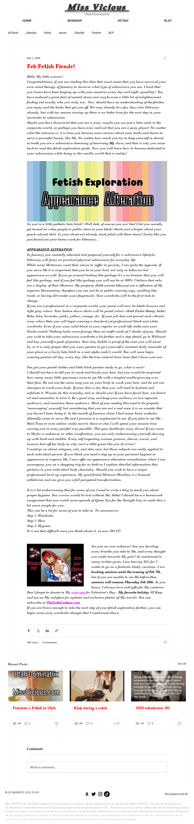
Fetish (47, 32)
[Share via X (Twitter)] (38, 630)
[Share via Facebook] (29, 630)
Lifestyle (31, 32)
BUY (111, 32)
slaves (63, 32)
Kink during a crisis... (92, 708)
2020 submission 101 (153, 708)
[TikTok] (107, 794)
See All (182, 663)
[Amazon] (87, 794)
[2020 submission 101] (158, 686)
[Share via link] (56, 630)
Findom (96, 32)
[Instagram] (100, 794)
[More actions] (165, 58)
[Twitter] (93, 794)
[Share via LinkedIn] (47, 630)
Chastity (79, 32)
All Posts (13, 32)
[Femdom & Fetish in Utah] (35, 686)
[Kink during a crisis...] (97, 686)
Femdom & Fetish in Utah (34, 708)
